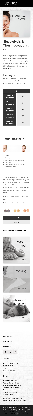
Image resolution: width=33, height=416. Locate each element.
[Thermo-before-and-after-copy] (16, 213)
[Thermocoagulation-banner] (16, 151)
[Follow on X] (10, 352)
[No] (31, 411)
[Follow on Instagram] (15, 352)
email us (8, 68)
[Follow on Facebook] (5, 352)
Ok (17, 413)
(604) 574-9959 (8, 341)
